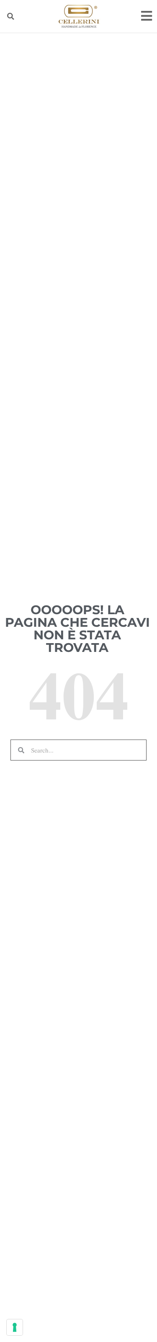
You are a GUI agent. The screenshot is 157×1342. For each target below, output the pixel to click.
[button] (10, 16)
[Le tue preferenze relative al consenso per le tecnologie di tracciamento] (15, 1327)
